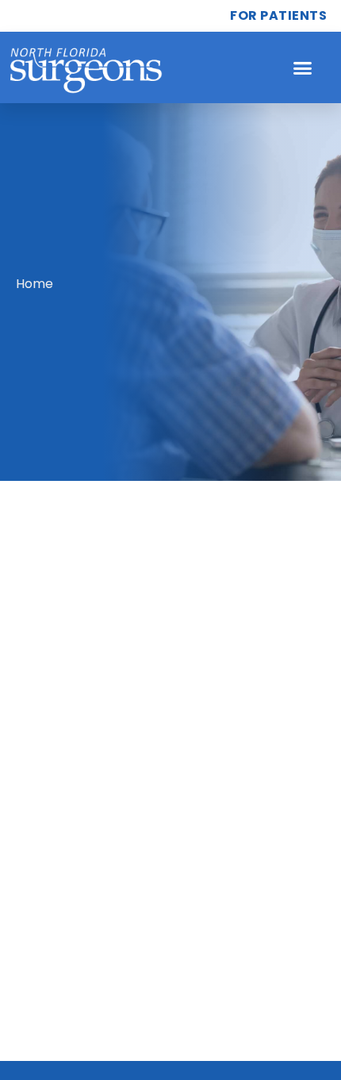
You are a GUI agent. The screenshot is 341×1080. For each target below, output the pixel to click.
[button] (303, 67)
